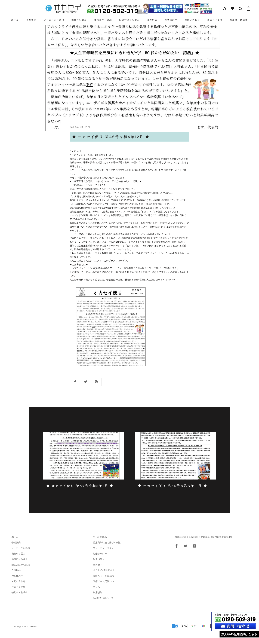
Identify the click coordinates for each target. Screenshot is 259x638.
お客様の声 (171, 20)
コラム (96, 587)
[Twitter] (185, 546)
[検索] (240, 8)
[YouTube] (194, 546)
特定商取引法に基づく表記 (107, 542)
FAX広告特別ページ (103, 598)
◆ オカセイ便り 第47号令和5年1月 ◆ (80, 486)
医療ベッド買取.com (103, 581)
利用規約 (97, 592)
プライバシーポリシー (104, 548)
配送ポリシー (100, 559)
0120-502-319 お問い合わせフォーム (235, 621)
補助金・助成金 (239, 20)
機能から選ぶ (79, 20)
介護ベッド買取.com (103, 576)
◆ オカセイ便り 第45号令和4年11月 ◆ (172, 486)
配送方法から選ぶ (129, 20)
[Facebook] (176, 546)
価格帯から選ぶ (103, 20)
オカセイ (97, 564)
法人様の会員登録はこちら (239, 634)
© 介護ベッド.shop (25, 626)
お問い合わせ (192, 20)
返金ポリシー (100, 553)
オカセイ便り (215, 20)
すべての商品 (100, 537)
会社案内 (31, 20)
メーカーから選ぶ (54, 20)
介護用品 (152, 20)
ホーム (15, 20)
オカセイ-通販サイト (104, 570)
